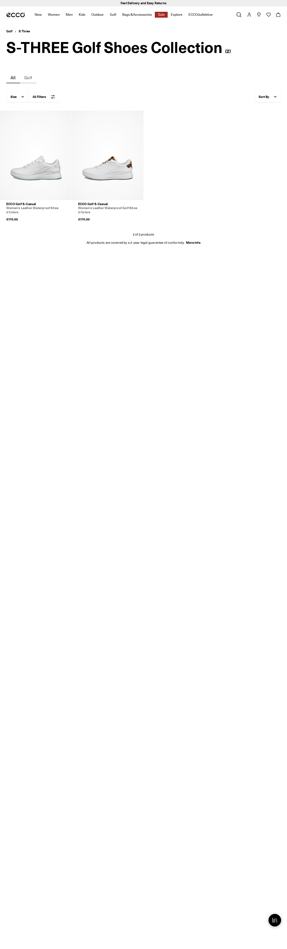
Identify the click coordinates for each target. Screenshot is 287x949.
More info (193, 243)
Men (69, 15)
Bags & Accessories (137, 15)
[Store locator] (258, 14)
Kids (82, 15)
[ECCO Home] (15, 14)
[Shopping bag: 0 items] (278, 14)
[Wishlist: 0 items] (268, 14)
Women (54, 15)
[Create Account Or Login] (249, 14)
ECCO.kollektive (200, 15)
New (38, 15)
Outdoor (97, 15)
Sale (161, 15)
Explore (176, 15)
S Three (24, 31)
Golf (113, 15)
